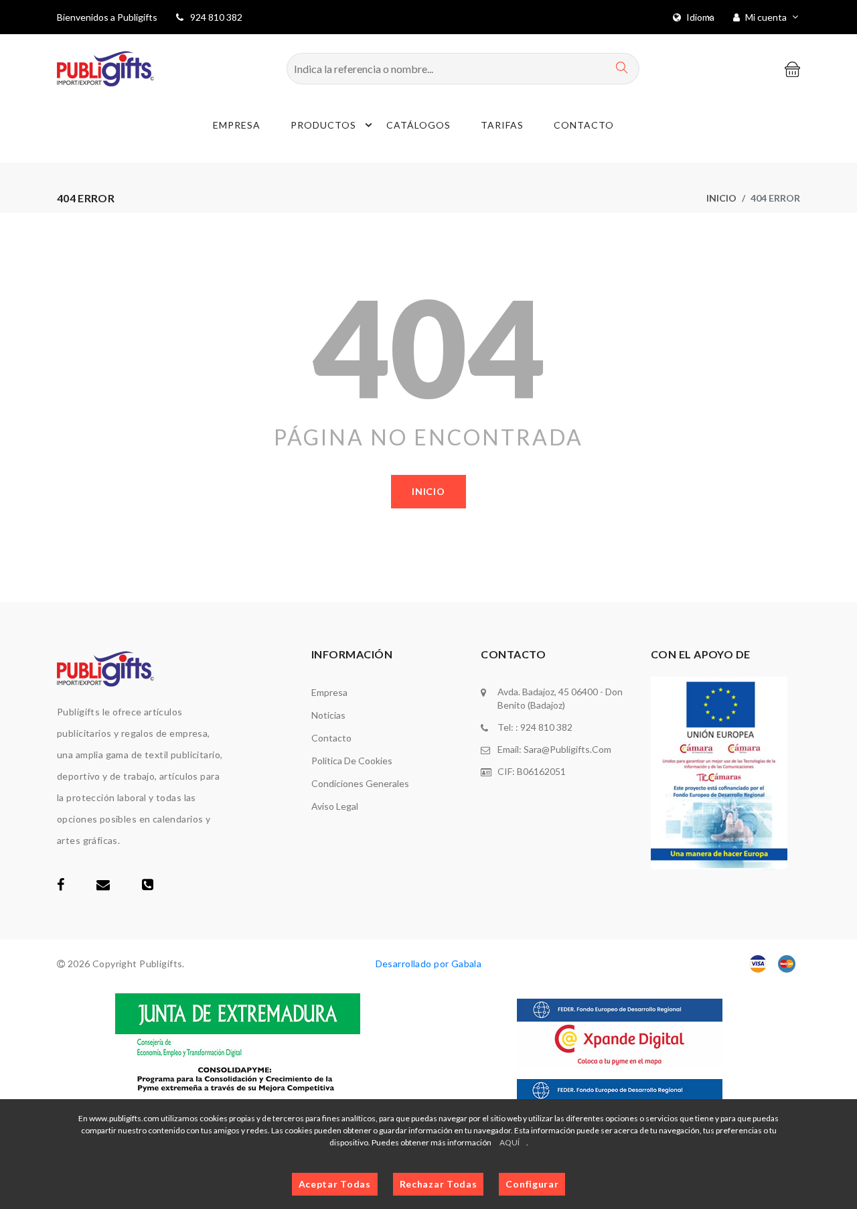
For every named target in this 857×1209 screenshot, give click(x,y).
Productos (323, 125)
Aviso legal (334, 806)
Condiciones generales (360, 783)
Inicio (721, 198)
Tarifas (502, 125)
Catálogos (418, 125)
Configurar (531, 1184)
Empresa (236, 125)
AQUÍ (509, 1142)
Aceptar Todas (335, 1184)
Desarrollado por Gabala (429, 963)
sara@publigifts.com (567, 749)
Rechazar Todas (438, 1184)
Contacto (584, 125)
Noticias (328, 715)
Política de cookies (351, 760)
